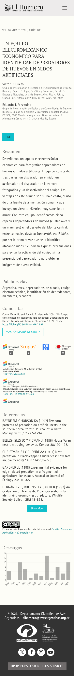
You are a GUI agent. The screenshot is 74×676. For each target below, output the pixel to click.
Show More (37, 508)
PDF (8, 137)
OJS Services (53, 666)
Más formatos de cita (22, 332)
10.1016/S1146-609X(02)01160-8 (18, 394)
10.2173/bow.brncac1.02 (14, 374)
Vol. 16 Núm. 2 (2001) (14, 30)
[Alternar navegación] (64, 8)
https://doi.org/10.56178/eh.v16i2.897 (22, 324)
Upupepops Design (25, 666)
